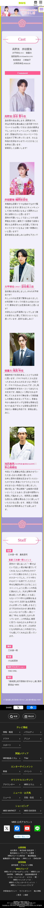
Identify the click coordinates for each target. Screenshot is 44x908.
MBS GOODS (30, 810)
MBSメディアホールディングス (16, 871)
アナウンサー (9, 784)
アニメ (27, 738)
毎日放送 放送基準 (27, 850)
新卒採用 (14, 865)
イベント (28, 771)
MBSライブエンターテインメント (22, 882)
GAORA (10, 874)
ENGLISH (37, 858)
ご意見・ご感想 (22, 895)
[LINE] (37, 828)
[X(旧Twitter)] (18, 707)
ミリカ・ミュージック (16, 877)
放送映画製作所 (31, 874)
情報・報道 (8, 732)
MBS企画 (19, 874)
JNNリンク (27, 858)
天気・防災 (29, 797)
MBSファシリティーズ (22, 879)
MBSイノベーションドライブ (22, 885)
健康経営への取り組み (11, 858)
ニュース (7, 797)
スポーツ (7, 745)
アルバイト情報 (27, 865)
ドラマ (6, 738)
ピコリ (29, 877)
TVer (26, 758)
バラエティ (29, 732)
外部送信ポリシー (10, 891)
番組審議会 (32, 855)
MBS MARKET (9, 810)
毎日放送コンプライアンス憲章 (22, 853)
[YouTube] (27, 828)
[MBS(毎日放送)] (22, 3)
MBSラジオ (35, 871)
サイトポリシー (25, 891)
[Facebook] (31, 707)
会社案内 (13, 850)
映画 (5, 771)
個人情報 (37, 891)
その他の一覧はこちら (22, 836)
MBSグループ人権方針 (16, 855)
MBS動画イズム (10, 758)
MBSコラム (29, 784)
